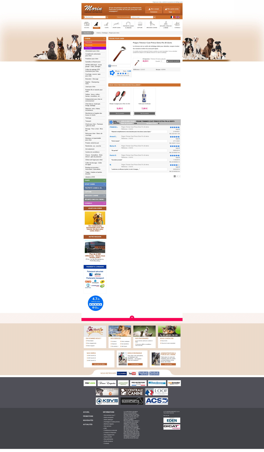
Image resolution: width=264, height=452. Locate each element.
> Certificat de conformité (110, 430)
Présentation (90, 340)
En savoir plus (135, 364)
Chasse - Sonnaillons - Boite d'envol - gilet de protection (93, 155)
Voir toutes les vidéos (99, 364)
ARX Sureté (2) (92, 358)
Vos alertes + (115, 346)
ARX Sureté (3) (92, 355)
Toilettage (104, 33)
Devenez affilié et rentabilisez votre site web (143, 345)
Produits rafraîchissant (92, 143)
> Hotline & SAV (107, 437)
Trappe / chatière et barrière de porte (93, 173)
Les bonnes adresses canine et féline (143, 341)
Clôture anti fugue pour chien (94, 160)
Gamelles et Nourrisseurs (93, 62)
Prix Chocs (88, 48)
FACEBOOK (114, 66)
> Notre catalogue (108, 419)
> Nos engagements (108, 435)
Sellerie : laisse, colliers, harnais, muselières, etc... (93, 95)
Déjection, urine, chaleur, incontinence (92, 109)
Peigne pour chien (114, 33)
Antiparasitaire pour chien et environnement (93, 100)
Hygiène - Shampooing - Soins (92, 82)
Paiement (114, 343)
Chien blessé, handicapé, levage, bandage (92, 104)
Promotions (88, 42)
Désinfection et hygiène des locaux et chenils (93, 114)
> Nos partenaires (108, 439)
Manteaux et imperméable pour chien (93, 139)
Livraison (114, 341)
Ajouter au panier (174, 61)
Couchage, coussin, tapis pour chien (93, 75)
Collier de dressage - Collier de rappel (93, 163)
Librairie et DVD (90, 177)
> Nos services (107, 426)
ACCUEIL (86, 27)
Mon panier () (173, 9)
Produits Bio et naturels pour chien (93, 90)
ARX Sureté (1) (92, 360)
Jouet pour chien (90, 86)
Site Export (124, 346)
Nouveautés (89, 45)
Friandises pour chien (91, 58)
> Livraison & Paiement (109, 432)
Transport (88, 121)
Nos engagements (91, 343)
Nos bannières (125, 343)
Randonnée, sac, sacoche (93, 146)
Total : (172, 12)
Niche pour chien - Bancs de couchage (93, 134)
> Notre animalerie (108, 417)
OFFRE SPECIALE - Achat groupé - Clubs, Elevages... (93, 65)
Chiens (99, 33)
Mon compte (155, 9)
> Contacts (106, 443)
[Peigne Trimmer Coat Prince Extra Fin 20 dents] (119, 52)
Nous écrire (164, 340)
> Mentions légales (108, 424)
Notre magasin (90, 345)
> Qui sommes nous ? (109, 415)
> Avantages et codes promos (111, 422)
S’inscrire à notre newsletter (168, 343)
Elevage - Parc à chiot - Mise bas (94, 129)
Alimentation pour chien (92, 51)
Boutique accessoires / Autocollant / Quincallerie (92, 168)
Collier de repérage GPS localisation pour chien (92, 70)
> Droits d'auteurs (108, 441)
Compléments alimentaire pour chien (93, 54)
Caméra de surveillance (92, 152)
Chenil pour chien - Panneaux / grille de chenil (94, 125)
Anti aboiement (89, 149)
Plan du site (166, 415)
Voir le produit (120, 113)
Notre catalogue (125, 341)
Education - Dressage (91, 79)
